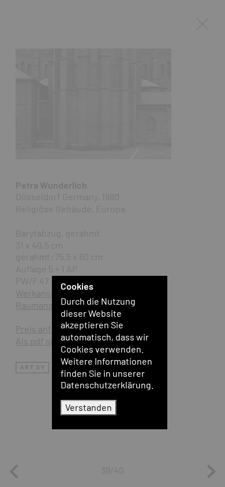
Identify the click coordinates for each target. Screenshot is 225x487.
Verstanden (88, 407)
